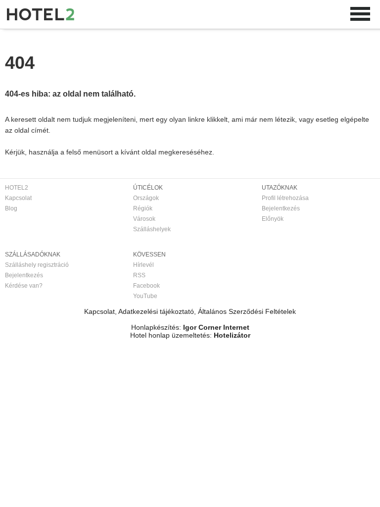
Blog (11, 208)
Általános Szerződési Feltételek (247, 311)
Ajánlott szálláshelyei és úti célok (113, 39)
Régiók (142, 208)
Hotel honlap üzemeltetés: (171, 335)
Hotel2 (14, 39)
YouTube (145, 296)
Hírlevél (143, 264)
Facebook (146, 285)
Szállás (46, 39)
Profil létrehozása (285, 198)
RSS (139, 275)
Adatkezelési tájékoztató (156, 311)
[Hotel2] (40, 14)
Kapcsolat (18, 198)
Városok (144, 218)
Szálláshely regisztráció (37, 264)
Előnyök (273, 218)
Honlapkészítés (155, 327)
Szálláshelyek (152, 229)
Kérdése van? (24, 285)
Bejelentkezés (281, 208)
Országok (146, 198)
